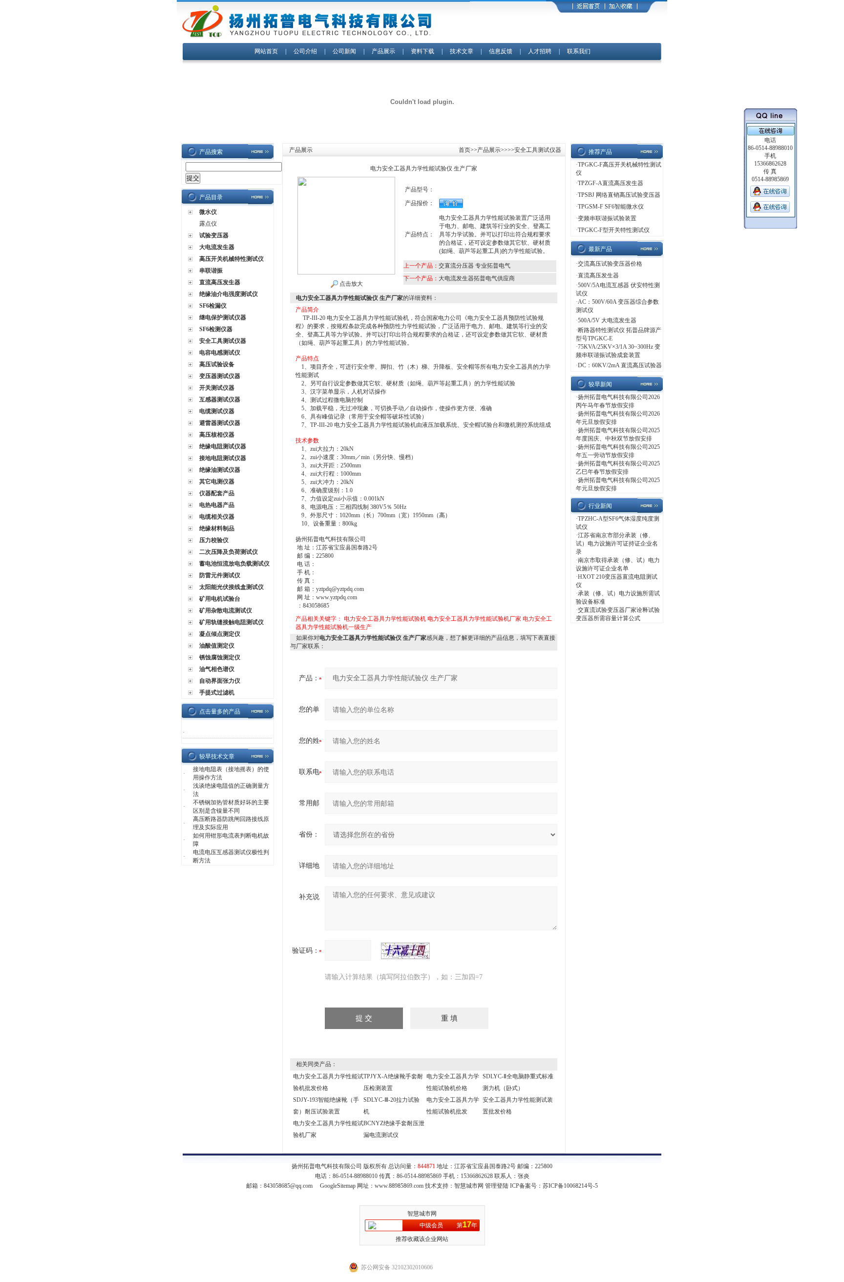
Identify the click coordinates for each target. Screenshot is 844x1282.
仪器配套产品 (216, 493)
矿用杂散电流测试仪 (225, 610)
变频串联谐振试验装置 (607, 218)
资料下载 (422, 51)
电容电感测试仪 (219, 352)
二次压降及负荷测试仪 (228, 551)
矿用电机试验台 (219, 598)
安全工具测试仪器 (222, 340)
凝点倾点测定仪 (219, 633)
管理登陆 (496, 1185)
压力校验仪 (214, 540)
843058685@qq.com (288, 1185)
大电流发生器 (216, 247)
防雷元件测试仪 (219, 575)
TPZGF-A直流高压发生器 (610, 183)
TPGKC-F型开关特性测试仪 (614, 230)
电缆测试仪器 (216, 411)
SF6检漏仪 (213, 305)
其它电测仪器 (216, 481)
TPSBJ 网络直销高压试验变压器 (619, 194)
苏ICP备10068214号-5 (570, 1185)
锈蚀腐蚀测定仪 (219, 657)
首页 (464, 150)
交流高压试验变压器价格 (610, 263)
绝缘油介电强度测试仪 (228, 294)
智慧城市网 (469, 1185)
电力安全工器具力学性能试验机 (385, 618)
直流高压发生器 (219, 282)
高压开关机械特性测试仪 (231, 258)
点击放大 (350, 283)
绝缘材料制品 (216, 528)
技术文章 (461, 51)
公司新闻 (345, 51)
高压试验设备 (216, 364)
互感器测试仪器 (219, 399)
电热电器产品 (216, 505)
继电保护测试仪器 (222, 317)
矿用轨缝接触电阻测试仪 (231, 622)
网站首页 (266, 51)
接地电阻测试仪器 (222, 458)
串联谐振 (211, 270)
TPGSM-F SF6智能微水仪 (611, 206)
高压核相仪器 (216, 434)
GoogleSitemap (338, 1185)
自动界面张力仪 (219, 680)
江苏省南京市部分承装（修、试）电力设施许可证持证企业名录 (617, 543)
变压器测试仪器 (219, 376)
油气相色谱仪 (216, 669)
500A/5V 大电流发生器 (607, 320)
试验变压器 (214, 235)
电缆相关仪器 (216, 516)
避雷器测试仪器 (219, 423)
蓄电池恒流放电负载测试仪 (234, 563)
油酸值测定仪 (216, 645)
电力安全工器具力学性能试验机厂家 (474, 618)
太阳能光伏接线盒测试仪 (231, 587)
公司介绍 (305, 51)
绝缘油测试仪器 (219, 469)
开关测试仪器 (216, 387)
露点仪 (208, 223)
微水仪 (208, 212)
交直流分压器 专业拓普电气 (474, 265)
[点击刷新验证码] (405, 951)
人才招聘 (539, 51)
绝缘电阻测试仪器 (222, 446)
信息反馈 (500, 51)
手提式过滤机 (216, 692)
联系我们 (579, 51)
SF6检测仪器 (215, 329)
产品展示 (383, 51)
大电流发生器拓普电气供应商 (477, 278)
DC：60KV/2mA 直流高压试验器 (620, 365)
